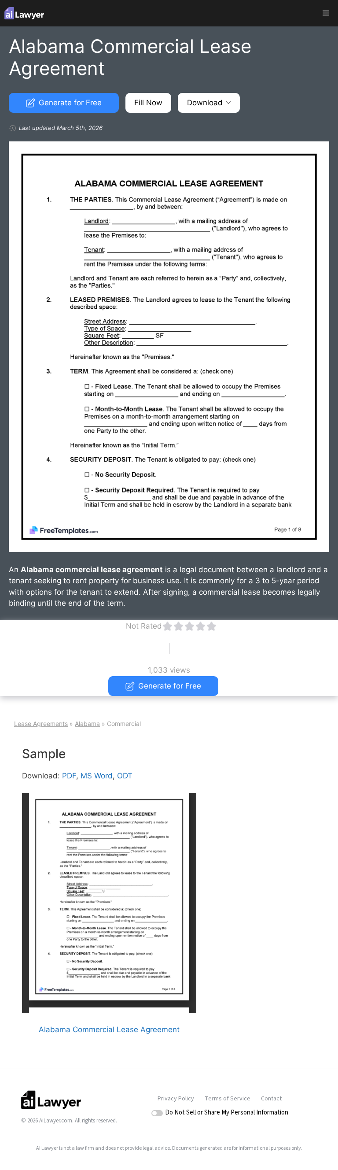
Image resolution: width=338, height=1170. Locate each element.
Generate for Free (70, 102)
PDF (69, 775)
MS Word (97, 775)
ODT (124, 775)
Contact (271, 1098)
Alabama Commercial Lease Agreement (109, 1029)
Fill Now (148, 102)
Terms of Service (227, 1098)
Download (205, 102)
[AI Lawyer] (24, 13)
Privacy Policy (176, 1098)
